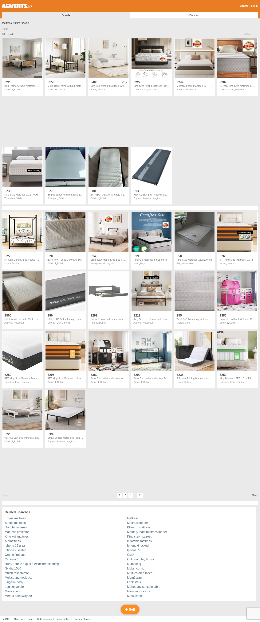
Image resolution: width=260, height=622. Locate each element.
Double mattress (16, 527)
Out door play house (140, 559)
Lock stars (134, 582)
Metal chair (134, 595)
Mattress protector (17, 532)
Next (254, 495)
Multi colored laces (139, 573)
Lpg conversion (15, 586)
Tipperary (26, 382)
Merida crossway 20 (18, 595)
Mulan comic (135, 568)
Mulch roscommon (17, 573)
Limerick (66, 322)
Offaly (19, 198)
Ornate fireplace (15, 554)
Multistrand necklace (19, 577)
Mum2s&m (134, 577)
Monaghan (108, 263)
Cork (187, 322)
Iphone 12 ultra (15, 545)
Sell (131, 609)
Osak (130, 554)
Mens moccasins (138, 591)
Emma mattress (15, 518)
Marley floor (13, 591)
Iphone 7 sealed (15, 550)
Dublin (17, 89)
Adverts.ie (17, 6)
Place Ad (194, 15)
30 (140, 495)
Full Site (6, 619)
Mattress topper (137, 522)
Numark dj (134, 564)
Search (66, 15)
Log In (254, 6)
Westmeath (191, 89)
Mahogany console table (143, 586)
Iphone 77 (134, 550)
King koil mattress (17, 536)
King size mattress (139, 536)
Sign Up (244, 6)
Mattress (133, 518)
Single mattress (15, 522)
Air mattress (13, 541)
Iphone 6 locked (138, 545)
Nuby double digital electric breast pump (32, 564)
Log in (30, 619)
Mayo (143, 263)
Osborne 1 (12, 559)
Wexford (239, 89)
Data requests (44, 619)
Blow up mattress (138, 527)
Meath (192, 263)
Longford (156, 198)
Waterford (154, 89)
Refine (246, 34)
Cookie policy (63, 619)
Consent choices (82, 619)
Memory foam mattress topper (147, 532)
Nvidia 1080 (13, 568)
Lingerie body (14, 582)
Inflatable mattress (139, 541)
